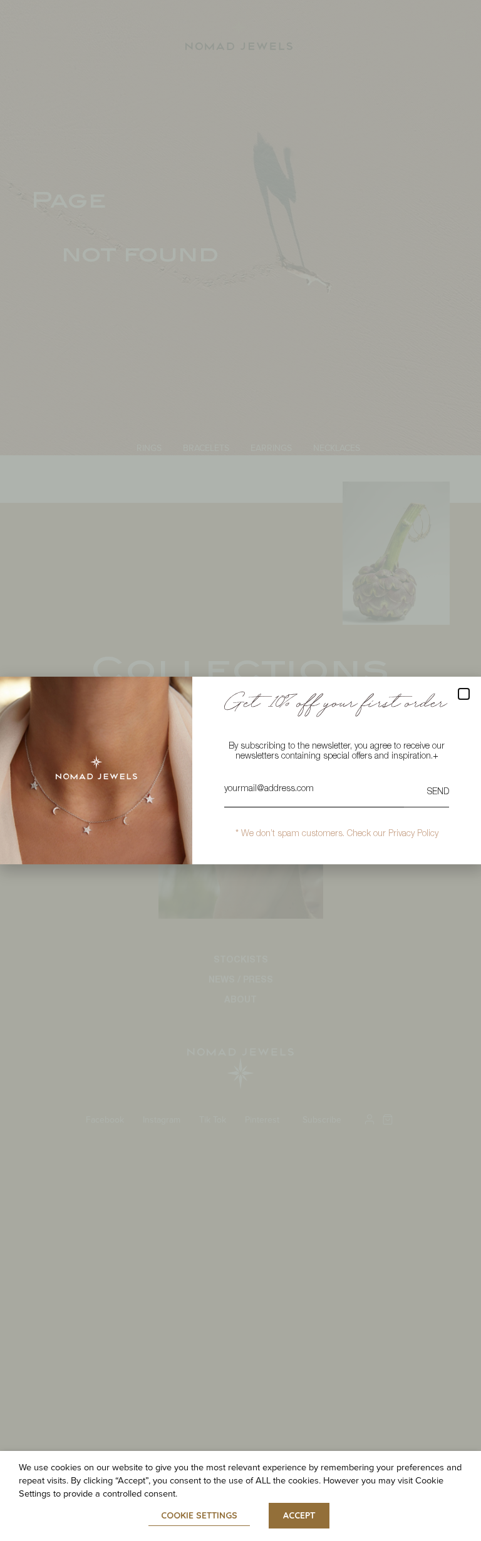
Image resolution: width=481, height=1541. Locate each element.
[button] (463, 694)
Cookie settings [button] (199, 1515)
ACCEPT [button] (299, 1515)
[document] (240, 770)
